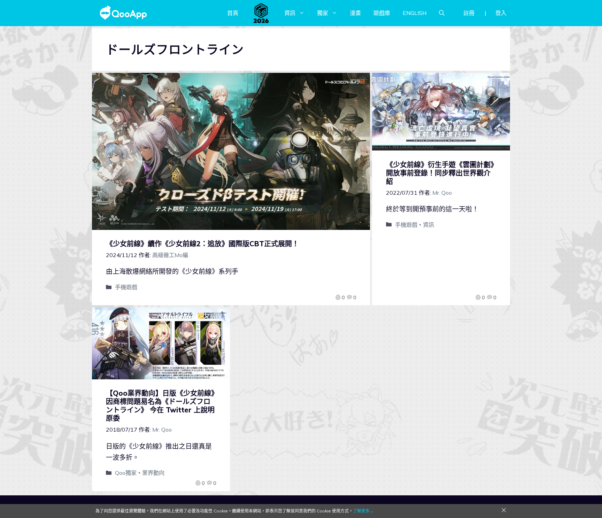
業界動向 (153, 472)
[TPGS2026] (261, 13)
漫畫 (355, 12)
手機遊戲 (126, 287)
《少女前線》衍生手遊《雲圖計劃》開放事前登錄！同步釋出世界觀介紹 (440, 173)
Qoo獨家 (126, 472)
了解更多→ (363, 510)
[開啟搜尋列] (442, 12)
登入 (501, 12)
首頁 (232, 12)
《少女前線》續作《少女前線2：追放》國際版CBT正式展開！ (202, 243)
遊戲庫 (381, 12)
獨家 (322, 12)
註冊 (468, 12)
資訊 (289, 12)
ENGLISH (414, 12)
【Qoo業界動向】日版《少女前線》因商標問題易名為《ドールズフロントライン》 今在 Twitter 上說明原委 (160, 406)
